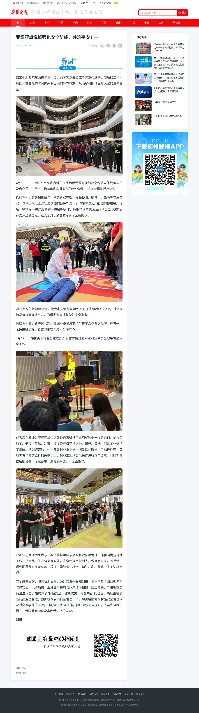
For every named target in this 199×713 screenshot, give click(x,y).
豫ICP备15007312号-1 (100, 705)
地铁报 (176, 23)
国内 (75, 23)
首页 (18, 23)
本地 (46, 23)
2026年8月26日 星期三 (66, 3)
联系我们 (70, 694)
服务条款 (140, 694)
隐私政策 (105, 694)
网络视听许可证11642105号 (128, 699)
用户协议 (94, 694)
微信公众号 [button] (34, 3)
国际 (89, 23)
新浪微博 (19, 3)
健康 (118, 23)
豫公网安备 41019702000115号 (124, 705)
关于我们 (59, 694)
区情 (60, 23)
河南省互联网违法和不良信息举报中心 (98, 699)
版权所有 (117, 694)
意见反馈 (129, 694)
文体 (103, 23)
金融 (146, 23)
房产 (161, 23)
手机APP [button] (49, 3)
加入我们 (82, 694)
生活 (132, 23)
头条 (32, 23)
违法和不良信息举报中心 (69, 699)
